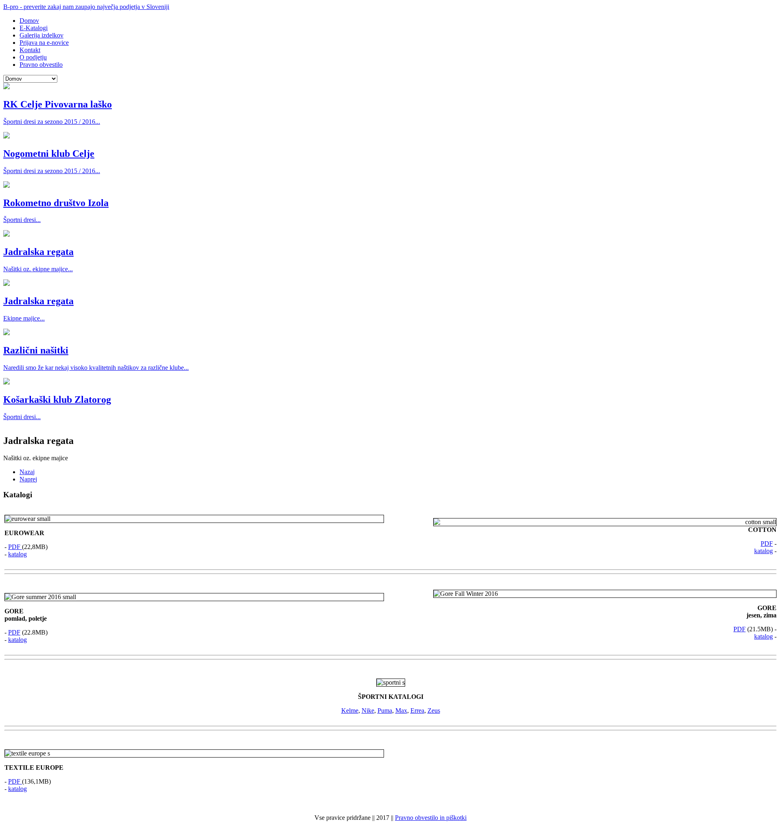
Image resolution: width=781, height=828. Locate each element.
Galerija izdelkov (41, 35)
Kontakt (30, 49)
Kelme (349, 710)
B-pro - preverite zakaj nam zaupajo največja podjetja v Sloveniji (86, 6)
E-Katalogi (34, 27)
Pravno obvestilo (41, 64)
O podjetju (33, 57)
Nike (368, 710)
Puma (384, 710)
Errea (417, 710)
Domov (29, 20)
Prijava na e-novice (44, 42)
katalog (17, 554)
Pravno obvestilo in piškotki (431, 817)
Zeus (434, 710)
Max (401, 710)
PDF (15, 546)
